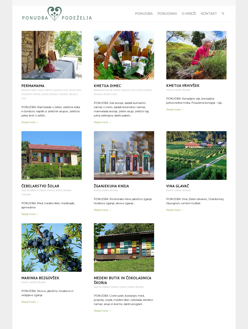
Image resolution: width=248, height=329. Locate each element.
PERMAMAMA (32, 85)
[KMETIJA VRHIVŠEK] (196, 55)
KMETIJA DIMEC (107, 85)
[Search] (223, 14)
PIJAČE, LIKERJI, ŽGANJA (45, 94)
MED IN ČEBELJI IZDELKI (33, 190)
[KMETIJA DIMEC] (124, 55)
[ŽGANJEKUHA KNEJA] (124, 155)
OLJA (65, 90)
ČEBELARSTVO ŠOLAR (40, 186)
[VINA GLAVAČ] (196, 155)
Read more (28, 122)
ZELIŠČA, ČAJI (110, 94)
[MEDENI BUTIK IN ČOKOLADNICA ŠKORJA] (124, 247)
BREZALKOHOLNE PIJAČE (107, 90)
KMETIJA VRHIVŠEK (183, 85)
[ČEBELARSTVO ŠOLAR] (51, 155)
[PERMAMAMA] (51, 55)
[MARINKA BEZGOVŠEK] (51, 247)
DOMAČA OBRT (29, 90)
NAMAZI (58, 90)
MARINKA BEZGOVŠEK (40, 278)
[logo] (57, 14)
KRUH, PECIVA (45, 90)
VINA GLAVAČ (177, 186)
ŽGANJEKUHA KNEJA (111, 186)
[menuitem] (144, 14)
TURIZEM (63, 94)
